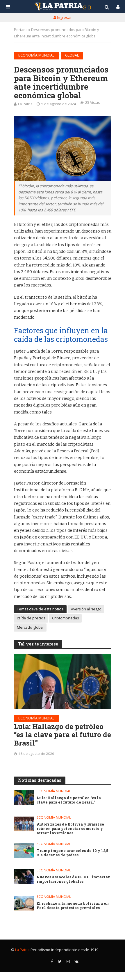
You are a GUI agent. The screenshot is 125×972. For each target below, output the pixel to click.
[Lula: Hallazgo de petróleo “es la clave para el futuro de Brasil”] (62, 681)
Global (72, 55)
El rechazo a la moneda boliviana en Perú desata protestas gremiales (73, 905)
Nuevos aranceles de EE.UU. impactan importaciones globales (73, 879)
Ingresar (64, 17)
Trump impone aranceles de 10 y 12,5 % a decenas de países (72, 852)
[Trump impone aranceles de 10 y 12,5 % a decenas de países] (24, 850)
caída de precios (31, 618)
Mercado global (30, 627)
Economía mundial (36, 55)
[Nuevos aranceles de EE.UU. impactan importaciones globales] (24, 876)
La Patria (25, 103)
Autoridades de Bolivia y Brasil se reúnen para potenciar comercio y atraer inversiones (70, 828)
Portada (21, 29)
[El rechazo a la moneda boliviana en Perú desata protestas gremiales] (24, 903)
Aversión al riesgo (86, 609)
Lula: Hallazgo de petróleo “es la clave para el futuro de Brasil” (62, 734)
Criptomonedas (65, 618)
